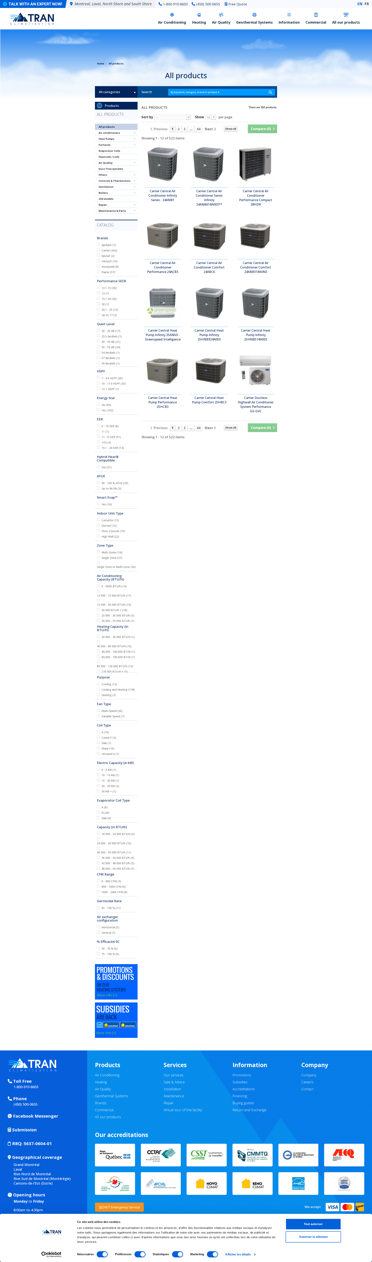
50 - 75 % (110, 948)
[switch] (140, 1254)
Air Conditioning (172, 22)
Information (289, 22)
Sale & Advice (174, 1082)
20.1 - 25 (110, 309)
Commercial (316, 22)
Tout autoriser (313, 1224)
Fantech (110, 261)
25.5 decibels (112, 336)
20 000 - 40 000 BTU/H (118, 637)
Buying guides (243, 1103)
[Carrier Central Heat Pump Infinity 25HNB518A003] (255, 302)
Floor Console (113, 531)
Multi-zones (112, 552)
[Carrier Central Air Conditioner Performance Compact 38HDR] (255, 163)
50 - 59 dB (111, 347)
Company (308, 1075)
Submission (24, 1130)
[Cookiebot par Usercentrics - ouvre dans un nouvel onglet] (51, 1254)
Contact (307, 1089)
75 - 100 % (110, 954)
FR (366, 3)
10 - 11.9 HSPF (114, 383)
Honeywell (110, 266)
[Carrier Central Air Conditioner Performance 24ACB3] (162, 235)
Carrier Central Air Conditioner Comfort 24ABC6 (209, 267)
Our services (173, 1075)
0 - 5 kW (109, 770)
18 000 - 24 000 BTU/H (118, 834)
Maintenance (174, 1096)
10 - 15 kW (110, 775)
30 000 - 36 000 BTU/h (114, 852)
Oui (107, 467)
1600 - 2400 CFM (114, 892)
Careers (307, 1082)
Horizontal (110, 927)
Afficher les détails (238, 1254)
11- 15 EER (111, 437)
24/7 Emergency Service (121, 1207)
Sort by (147, 117)
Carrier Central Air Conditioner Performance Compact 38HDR (255, 198)
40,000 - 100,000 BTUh (118, 651)
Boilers (103, 193)
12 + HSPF (110, 389)
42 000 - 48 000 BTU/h (118, 863)
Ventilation (106, 187)
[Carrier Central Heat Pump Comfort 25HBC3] (209, 370)
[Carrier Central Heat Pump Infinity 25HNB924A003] (209, 302)
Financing (239, 1096)
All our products (346, 22)
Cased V (109, 737)
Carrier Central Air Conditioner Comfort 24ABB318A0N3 (255, 267)
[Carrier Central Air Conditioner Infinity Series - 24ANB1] (162, 163)
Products (112, 105)
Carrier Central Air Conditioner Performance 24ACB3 (162, 267)
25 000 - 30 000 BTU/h (118, 615)
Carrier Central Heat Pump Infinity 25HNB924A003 (209, 334)
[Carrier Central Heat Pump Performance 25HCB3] (162, 370)
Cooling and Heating (118, 689)
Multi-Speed (112, 711)
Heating (199, 22)
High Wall (110, 536)
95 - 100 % (111, 908)
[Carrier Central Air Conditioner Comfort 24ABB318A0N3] (255, 235)
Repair (103, 205)
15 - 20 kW (110, 780)
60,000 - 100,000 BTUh (118, 657)
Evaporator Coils (109, 151)
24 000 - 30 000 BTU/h (114, 843)
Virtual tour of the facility (183, 1110)
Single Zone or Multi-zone (116, 567)
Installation (172, 1089)
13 (105, 293)
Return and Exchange (249, 1110)
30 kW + (109, 791)
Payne (108, 272)
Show (199, 117)
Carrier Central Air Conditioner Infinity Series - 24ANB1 (162, 195)
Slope (108, 748)
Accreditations (243, 1089)
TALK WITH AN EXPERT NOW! (35, 4)
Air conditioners (109, 133)
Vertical (108, 932)
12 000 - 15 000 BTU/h (114, 595)
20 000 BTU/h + (114, 610)
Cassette (110, 520)
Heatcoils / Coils (109, 157)
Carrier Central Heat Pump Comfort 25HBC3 (209, 400)
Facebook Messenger (35, 1116)
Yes (107, 410)
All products (107, 127)
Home (100, 63)
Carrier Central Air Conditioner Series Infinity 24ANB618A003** (209, 198)
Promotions (241, 1075)
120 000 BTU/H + (115, 671)
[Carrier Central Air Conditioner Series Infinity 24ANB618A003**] (209, 163)
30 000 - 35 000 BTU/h (118, 621)
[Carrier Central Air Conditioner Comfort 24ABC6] (209, 235)
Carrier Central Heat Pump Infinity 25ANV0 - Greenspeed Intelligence (163, 334)
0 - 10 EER (110, 426)
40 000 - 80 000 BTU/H (114, 646)
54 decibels (111, 352)
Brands (100, 1103)
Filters (103, 175)
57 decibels (111, 358)
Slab (106, 743)
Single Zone (112, 558)
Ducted (109, 525)
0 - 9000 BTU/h (114, 586)
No (106, 405)
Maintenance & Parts (112, 211)
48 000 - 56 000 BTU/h (118, 868)
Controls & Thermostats (114, 181)
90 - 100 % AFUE (115, 483)
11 (105, 431)
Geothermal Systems (254, 22)
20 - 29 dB (111, 331)
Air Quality (221, 22)
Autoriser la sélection (313, 1236)
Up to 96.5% (111, 488)
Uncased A (110, 754)
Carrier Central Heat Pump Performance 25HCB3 (162, 402)
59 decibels (111, 363)
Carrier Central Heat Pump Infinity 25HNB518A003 (255, 334)
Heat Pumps (106, 139)
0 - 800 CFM (111, 881)
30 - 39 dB (111, 342)
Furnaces (104, 145)
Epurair (108, 256)
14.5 (106, 442)
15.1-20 (109, 299)
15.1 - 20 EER (113, 448)
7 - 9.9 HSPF (112, 378)
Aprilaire (109, 245)
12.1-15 (109, 288)
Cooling (109, 684)
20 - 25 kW (110, 786)
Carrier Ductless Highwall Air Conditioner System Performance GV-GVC (256, 404)
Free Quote (237, 4)
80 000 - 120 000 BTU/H (115, 666)
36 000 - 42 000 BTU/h (118, 858)
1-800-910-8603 (175, 4)
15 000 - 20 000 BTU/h (114, 604)
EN (360, 3)
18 (105, 304)
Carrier (109, 250)
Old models (106, 199)
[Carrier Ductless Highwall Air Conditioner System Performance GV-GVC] (255, 370)
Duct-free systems (111, 169)
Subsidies (239, 1082)
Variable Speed (113, 716)
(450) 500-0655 (208, 4)
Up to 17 (109, 315)
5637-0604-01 (32, 1143)
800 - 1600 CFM (114, 886)
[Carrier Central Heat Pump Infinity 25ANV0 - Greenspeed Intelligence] (162, 302)
